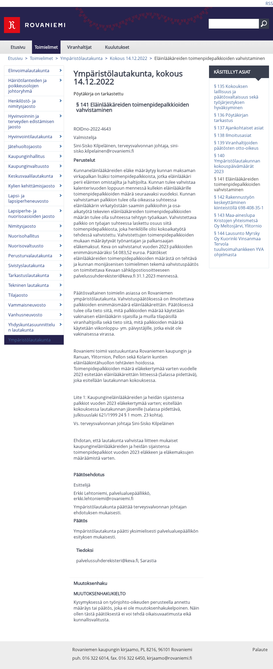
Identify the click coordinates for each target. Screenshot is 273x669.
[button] (264, 24)
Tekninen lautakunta (28, 285)
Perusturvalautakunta (30, 256)
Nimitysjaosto (22, 226)
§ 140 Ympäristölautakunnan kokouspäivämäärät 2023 (237, 163)
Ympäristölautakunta (81, 58)
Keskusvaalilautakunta (30, 176)
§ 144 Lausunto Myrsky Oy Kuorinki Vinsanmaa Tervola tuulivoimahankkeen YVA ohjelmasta (239, 244)
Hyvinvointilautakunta (30, 137)
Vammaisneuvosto (27, 305)
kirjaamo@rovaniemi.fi (169, 658)
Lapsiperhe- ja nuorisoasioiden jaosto (31, 213)
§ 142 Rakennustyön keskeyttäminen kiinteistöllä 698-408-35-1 (239, 202)
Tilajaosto (18, 295)
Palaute (260, 649)
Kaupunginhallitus (26, 156)
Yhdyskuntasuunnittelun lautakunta (31, 327)
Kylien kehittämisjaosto (31, 186)
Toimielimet (46, 47)
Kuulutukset (117, 47)
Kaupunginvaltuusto (28, 166)
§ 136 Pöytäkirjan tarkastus (231, 117)
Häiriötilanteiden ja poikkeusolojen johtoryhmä (27, 85)
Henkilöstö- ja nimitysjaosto (22, 103)
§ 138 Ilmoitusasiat (232, 135)
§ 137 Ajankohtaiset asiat (239, 127)
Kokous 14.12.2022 (128, 58)
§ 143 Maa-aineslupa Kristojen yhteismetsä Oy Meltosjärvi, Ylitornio (238, 221)
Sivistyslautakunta (26, 265)
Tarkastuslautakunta (28, 275)
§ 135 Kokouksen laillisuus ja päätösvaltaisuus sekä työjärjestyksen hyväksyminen (236, 97)
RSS (269, 3)
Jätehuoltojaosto (25, 146)
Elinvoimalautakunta (28, 71)
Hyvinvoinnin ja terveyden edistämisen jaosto (31, 121)
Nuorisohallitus (23, 236)
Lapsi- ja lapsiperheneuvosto (28, 198)
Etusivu (18, 47)
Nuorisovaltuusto (25, 246)
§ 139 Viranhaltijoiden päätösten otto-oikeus (236, 145)
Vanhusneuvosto (25, 315)
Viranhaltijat (79, 47)
